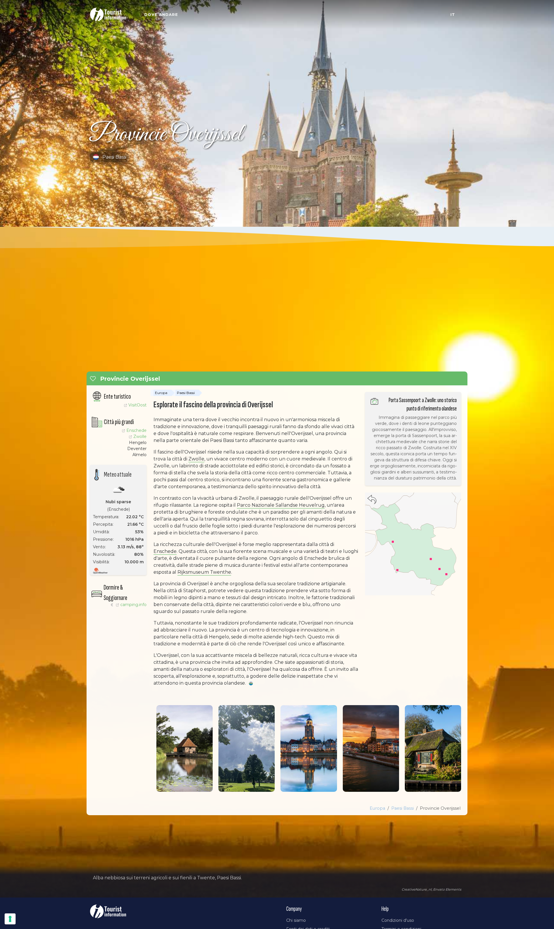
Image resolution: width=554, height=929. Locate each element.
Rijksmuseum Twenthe (204, 572)
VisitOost (137, 405)
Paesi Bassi (186, 393)
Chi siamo (296, 920)
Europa (161, 393)
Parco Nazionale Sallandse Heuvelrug (281, 505)
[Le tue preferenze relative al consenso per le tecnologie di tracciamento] (10, 918)
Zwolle (140, 436)
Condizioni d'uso (397, 920)
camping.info (118, 604)
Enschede (136, 430)
